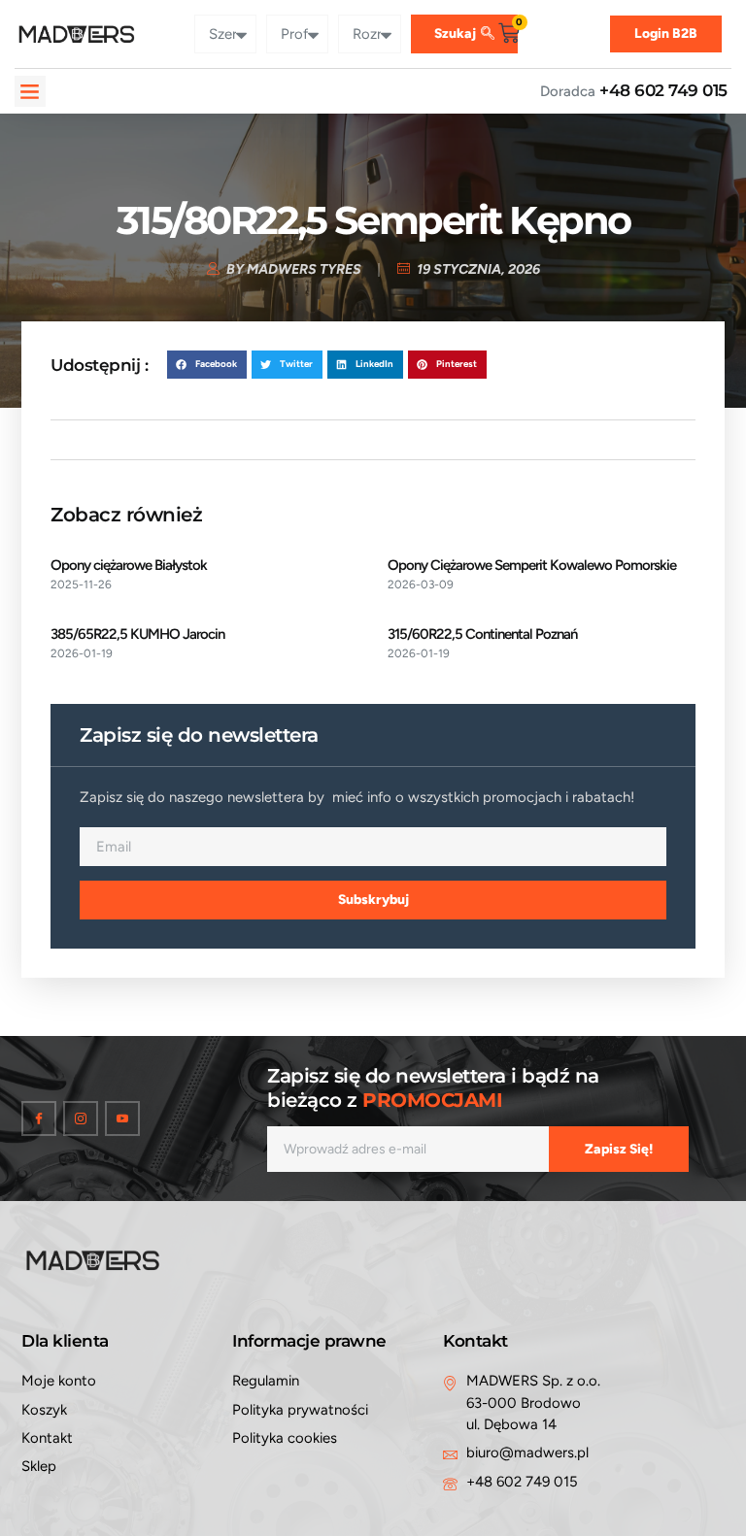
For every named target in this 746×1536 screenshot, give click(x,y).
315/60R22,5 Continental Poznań (482, 634)
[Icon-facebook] (38, 1118)
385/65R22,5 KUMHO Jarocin (137, 634)
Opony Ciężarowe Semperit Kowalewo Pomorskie (532, 565)
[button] (30, 91)
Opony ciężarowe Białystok (129, 565)
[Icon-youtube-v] (122, 1118)
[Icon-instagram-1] (80, 1118)
